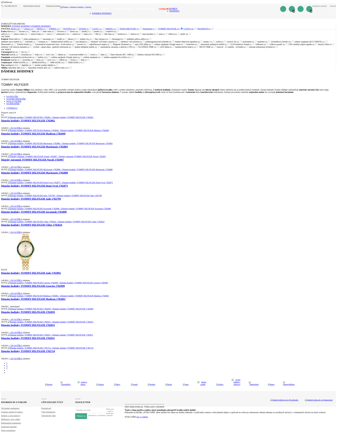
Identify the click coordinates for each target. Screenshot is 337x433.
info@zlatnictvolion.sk (31, 6)
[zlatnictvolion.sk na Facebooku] (284, 400)
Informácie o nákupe (319, 6)
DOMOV (173, 9)
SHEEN (110, 29)
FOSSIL (84, 29)
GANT (97, 29)
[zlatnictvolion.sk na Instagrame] (319, 400)
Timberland (148, 29)
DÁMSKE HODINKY (102, 13)
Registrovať (46, 408)
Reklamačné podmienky (11, 423)
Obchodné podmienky (10, 408)
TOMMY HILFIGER (169, 29)
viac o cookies (142, 417)
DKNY (41, 29)
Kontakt (333, 6)
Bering (15, 29)
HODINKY (174, 11)
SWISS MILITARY (129, 29)
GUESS (189, 29)
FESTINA (69, 29)
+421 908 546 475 (10, 6)
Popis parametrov (8, 430)
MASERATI (204, 29)
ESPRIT (54, 29)
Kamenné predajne (53, 6)
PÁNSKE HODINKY (21, 26)
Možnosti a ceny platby (10, 419)
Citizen (28, 29)
